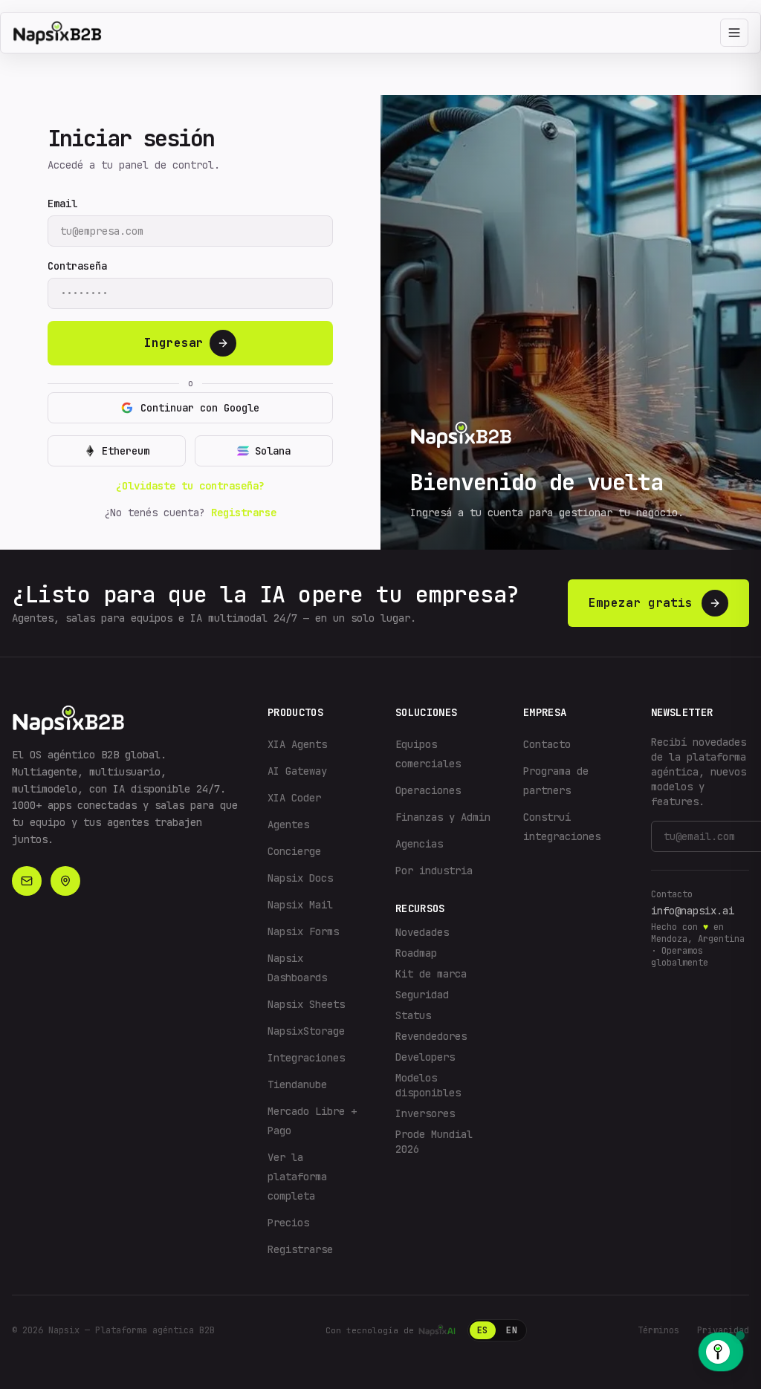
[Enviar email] (27, 881)
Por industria (434, 870)
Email (62, 203)
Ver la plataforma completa (297, 1177)
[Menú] (734, 33)
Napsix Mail (300, 904)
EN (511, 1330)
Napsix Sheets (306, 1004)
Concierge (294, 851)
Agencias (419, 843)
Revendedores (431, 1036)
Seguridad (422, 994)
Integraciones (306, 1057)
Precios (288, 1222)
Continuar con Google (199, 407)
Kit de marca (431, 973)
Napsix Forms (303, 931)
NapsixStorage (306, 1031)
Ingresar (174, 343)
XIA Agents (297, 744)
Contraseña (77, 266)
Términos (658, 1330)
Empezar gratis (641, 603)
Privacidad (723, 1330)
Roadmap (416, 953)
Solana (273, 451)
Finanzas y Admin (442, 817)
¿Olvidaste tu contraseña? (190, 485)
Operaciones (428, 790)
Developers (425, 1057)
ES (482, 1330)
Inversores (425, 1113)
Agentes (288, 824)
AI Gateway (297, 771)
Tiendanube (297, 1084)
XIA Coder (294, 797)
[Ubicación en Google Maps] (65, 881)
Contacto (547, 744)
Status (413, 1015)
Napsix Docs (300, 878)
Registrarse (243, 512)
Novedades (422, 932)
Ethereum (125, 451)
